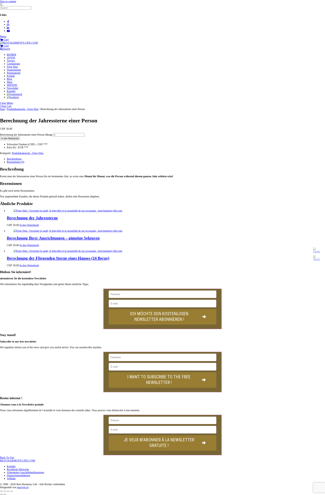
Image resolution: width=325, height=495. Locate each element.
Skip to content (8, 1)
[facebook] (8, 21)
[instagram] (8, 24)
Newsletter (12, 88)
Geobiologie (13, 63)
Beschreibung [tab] (14, 158)
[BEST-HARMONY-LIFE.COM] (19, 42)
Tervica (11, 60)
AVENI (11, 57)
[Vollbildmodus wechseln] (4, 491)
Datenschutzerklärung (18, 475)
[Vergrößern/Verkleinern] (1, 491)
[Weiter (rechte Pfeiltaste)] (4, 494)
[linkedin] (8, 27)
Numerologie (14, 69)
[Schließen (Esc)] (11, 491)
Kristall (11, 75)
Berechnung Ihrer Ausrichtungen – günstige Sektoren (53, 238)
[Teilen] (8, 491)
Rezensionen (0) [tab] (15, 161)
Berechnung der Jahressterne (32, 218)
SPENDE (12, 85)
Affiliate (11, 478)
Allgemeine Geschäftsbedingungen (25, 472)
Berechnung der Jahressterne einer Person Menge (26, 134)
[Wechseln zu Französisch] (14, 94)
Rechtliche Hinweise (18, 469)
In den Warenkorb (10, 138)
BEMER (11, 54)
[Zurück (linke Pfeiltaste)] (1, 494)
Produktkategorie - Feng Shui (22, 109)
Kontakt (11, 91)
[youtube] (8, 30)
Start (2, 109)
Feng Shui (12, 66)
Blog (9, 79)
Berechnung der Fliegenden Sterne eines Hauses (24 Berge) (58, 258)
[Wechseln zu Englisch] (13, 97)
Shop (9, 82)
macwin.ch (23, 487)
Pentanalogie (13, 72)
